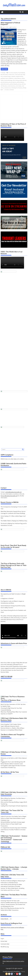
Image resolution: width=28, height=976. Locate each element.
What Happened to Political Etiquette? (10, 23)
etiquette (13, 76)
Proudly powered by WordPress (11, 971)
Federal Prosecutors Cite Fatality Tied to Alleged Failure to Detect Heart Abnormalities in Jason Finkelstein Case (13, 818)
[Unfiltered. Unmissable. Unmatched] (2, 12)
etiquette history (19, 76)
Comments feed (5, 944)
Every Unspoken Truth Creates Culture (11, 724)
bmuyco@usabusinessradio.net (9, 496)
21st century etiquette (13, 72)
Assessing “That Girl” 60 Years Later (10, 900)
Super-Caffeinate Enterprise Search (10, 726)
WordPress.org (5, 946)
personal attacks (4, 82)
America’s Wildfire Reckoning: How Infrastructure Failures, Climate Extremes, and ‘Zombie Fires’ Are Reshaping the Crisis (14, 904)
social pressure (7, 87)
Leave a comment (10, 89)
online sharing (15, 80)
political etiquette (13, 84)
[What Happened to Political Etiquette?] (9, 29)
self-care (24, 84)
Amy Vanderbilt (21, 72)
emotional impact (7, 76)
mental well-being (8, 80)
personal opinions (12, 82)
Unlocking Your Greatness (17, 87)
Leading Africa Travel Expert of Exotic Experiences (14, 806)
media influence (17, 78)
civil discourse (11, 74)
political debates (20, 82)
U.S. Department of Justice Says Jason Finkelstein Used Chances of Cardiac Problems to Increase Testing (14, 829)
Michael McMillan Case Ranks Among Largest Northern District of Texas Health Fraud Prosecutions (13, 824)
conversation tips (18, 74)
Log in (2, 938)
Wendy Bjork (13, 27)
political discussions (5, 84)
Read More (4, 69)
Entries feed (4, 941)
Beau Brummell (4, 74)
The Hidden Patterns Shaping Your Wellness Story (14, 520)
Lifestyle (4, 72)
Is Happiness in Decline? (7, 598)
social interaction (11, 86)
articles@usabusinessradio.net (13, 492)
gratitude (3, 78)
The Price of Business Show (10, 700)
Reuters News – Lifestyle (10, 869)
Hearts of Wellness (9, 78)
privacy (19, 84)
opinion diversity (22, 80)
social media (18, 86)
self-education (4, 86)
